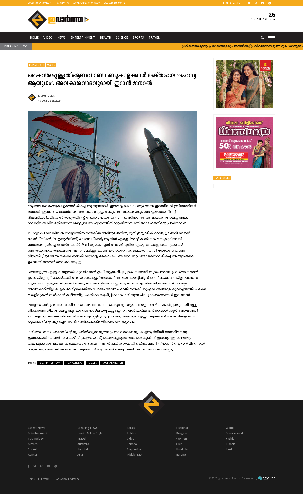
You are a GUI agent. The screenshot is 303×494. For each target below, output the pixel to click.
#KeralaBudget (114, 3)
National (182, 428)
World (51, 65)
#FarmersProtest (40, 3)
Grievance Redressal (68, 479)
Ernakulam (183, 449)
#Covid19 (62, 3)
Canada (132, 444)
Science (122, 37)
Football (82, 449)
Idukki (229, 449)
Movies (33, 444)
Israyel (92, 362)
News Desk (46, 96)
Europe (181, 455)
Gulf (179, 444)
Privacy (45, 479)
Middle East (134, 455)
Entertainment (82, 37)
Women (181, 438)
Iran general (74, 362)
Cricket (32, 449)
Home (34, 37)
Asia (80, 455)
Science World (235, 433)
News (61, 37)
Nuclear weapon (112, 362)
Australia (83, 444)
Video (47, 37)
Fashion (231, 438)
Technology (36, 438)
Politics (131, 433)
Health (105, 37)
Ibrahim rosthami (50, 362)
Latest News (36, 428)
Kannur (32, 455)
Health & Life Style (89, 433)
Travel (154, 37)
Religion (181, 433)
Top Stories (36, 65)
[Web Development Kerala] (266, 478)
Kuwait (230, 444)
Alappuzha (134, 449)
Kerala (131, 428)
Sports (138, 37)
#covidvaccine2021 (86, 3)
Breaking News (87, 428)
